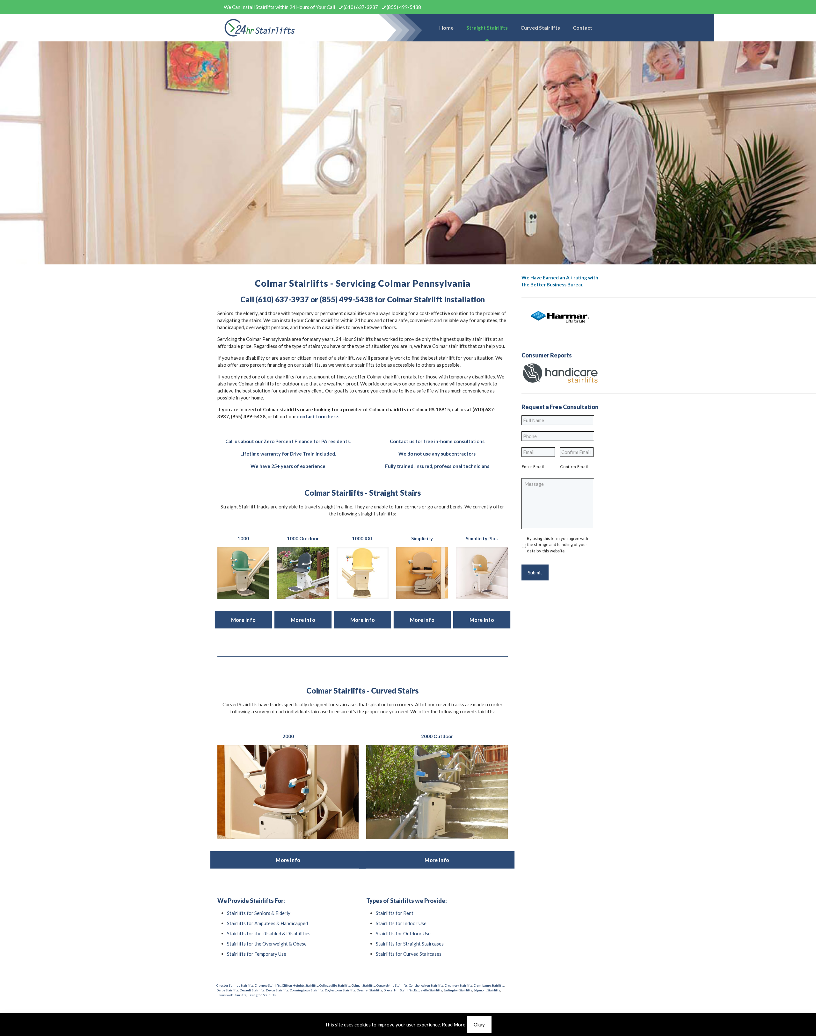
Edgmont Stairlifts (486, 990)
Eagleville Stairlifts (428, 990)
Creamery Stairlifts (458, 985)
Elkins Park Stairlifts (231, 995)
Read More (453, 1024)
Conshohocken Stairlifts (426, 985)
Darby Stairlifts (227, 990)
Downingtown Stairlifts (307, 990)
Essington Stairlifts (262, 995)
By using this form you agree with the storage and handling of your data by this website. (557, 544)
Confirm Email (574, 466)
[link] (243, 573)
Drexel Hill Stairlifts (398, 990)
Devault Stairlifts (252, 990)
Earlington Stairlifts (457, 990)
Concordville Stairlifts (392, 985)
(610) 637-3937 (361, 7)
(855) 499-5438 (404, 7)
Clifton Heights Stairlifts (300, 985)
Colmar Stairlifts (363, 985)
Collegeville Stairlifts (334, 985)
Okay (479, 1024)
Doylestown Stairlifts (340, 990)
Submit (535, 572)
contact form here (317, 416)
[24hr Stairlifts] (260, 27)
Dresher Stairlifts (369, 990)
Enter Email (533, 466)
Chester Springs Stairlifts (234, 985)
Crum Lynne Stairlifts (489, 985)
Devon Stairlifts (277, 990)
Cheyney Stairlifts (268, 985)
